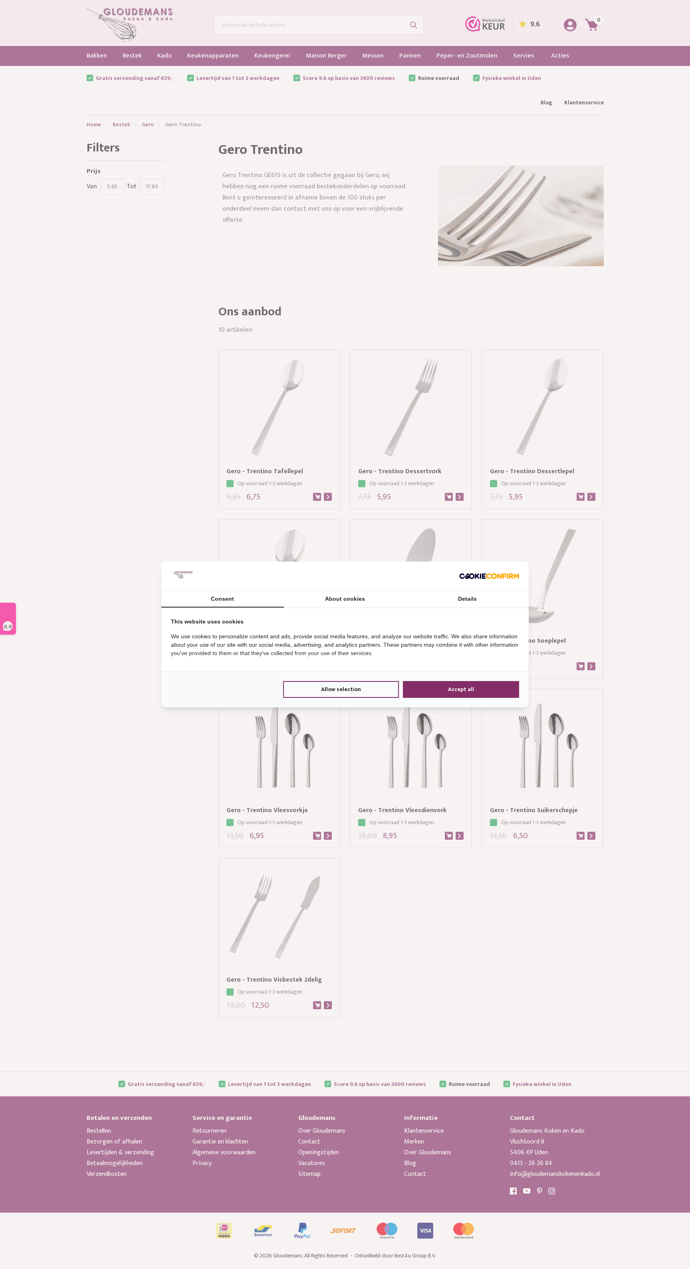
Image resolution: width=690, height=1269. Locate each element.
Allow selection (341, 689)
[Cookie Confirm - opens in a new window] (489, 576)
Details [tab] (467, 599)
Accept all (461, 689)
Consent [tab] (222, 599)
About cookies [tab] (345, 599)
